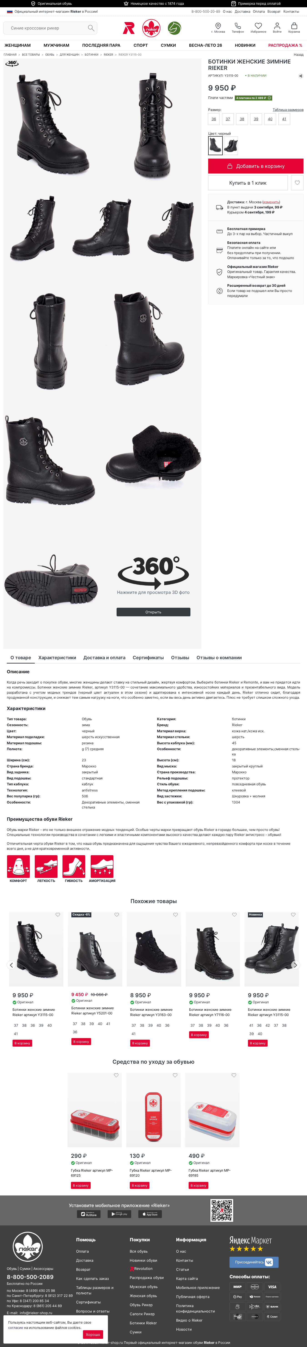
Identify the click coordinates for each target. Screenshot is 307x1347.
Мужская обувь (144, 1286)
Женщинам (18, 45)
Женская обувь (143, 1295)
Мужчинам (56, 45)
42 (267, 1025)
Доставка (242, 11)
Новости (184, 1329)
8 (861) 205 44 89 (47, 1306)
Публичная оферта (193, 1296)
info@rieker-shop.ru (36, 1313)
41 (284, 119)
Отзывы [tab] (180, 657)
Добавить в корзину (260, 166)
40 (270, 119)
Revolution (143, 1268)
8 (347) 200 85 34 (34, 1301)
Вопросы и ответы (93, 1311)
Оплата (259, 11)
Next (295, 964)
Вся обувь (139, 1251)
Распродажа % (285, 45)
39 (256, 119)
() (271, 202)
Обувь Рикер (141, 1305)
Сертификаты (88, 1302)
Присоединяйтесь (250, 1262)
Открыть (153, 612)
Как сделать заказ (92, 1278)
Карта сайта (187, 1278)
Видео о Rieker (189, 1320)
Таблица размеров (288, 110)
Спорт (141, 45)
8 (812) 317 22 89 (59, 1295)
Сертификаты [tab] (148, 657)
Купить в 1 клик (248, 183)
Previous (11, 964)
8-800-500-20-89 (206, 11)
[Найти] (90, 28)
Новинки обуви (143, 1260)
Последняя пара (101, 45)
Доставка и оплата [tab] (104, 657)
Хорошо (93, 1334)
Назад (299, 54)
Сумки (168, 45)
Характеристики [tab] (57, 657)
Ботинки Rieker (143, 1323)
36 (214, 119)
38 (242, 119)
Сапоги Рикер (142, 1314)
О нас (227, 11)
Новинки (245, 45)
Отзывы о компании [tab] (219, 657)
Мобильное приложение (198, 1287)
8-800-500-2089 (30, 1277)
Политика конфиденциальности (195, 1308)
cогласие (15, 1327)
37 (228, 119)
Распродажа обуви (147, 1277)
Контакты (291, 11)
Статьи (182, 1269)
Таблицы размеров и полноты (95, 1290)
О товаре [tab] (20, 657)
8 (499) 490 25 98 (40, 1290)
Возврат (274, 11)
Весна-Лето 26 (205, 45)
